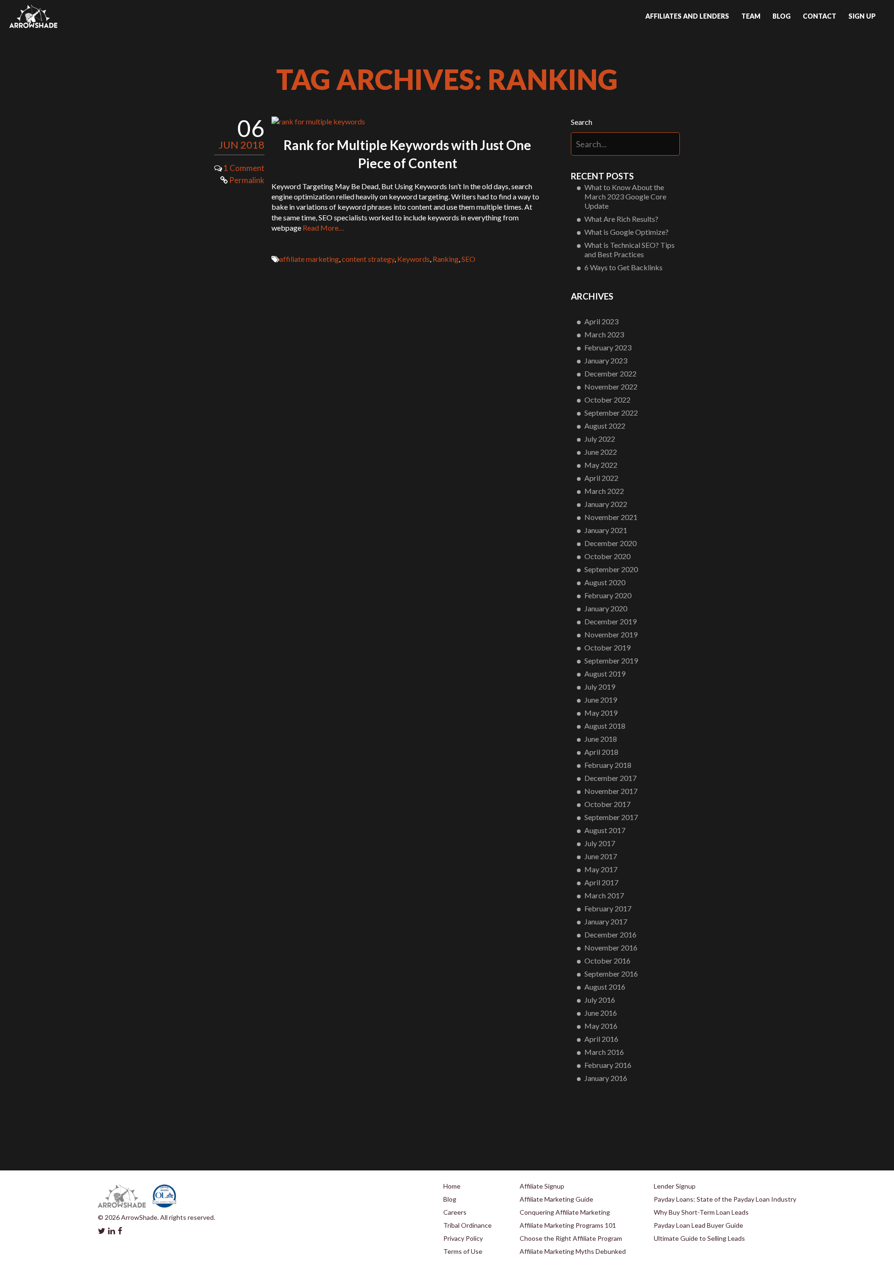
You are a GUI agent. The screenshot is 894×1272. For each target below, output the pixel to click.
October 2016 (607, 960)
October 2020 (607, 556)
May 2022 (600, 464)
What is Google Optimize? (626, 231)
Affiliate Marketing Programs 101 (568, 1225)
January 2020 (605, 608)
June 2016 (600, 1012)
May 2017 (600, 869)
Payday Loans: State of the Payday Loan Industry (725, 1199)
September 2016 (611, 973)
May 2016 (600, 1025)
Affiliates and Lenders (687, 16)
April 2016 (601, 1038)
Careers (455, 1212)
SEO (468, 258)
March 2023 (604, 334)
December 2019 (610, 621)
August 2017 (604, 830)
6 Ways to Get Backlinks (623, 267)
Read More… (323, 227)
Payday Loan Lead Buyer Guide (698, 1225)
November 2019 (610, 634)
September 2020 (611, 569)
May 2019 (600, 712)
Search (581, 121)
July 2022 (599, 438)
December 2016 (610, 934)
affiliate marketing (309, 258)
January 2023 (605, 360)
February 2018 (607, 764)
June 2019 (600, 699)
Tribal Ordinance (467, 1225)
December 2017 (610, 777)
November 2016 (610, 947)
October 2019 (607, 647)
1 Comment (244, 168)
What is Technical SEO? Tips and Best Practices (629, 249)
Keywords (413, 258)
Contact (819, 16)
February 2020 (607, 595)
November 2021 (610, 517)
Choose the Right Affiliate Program (571, 1238)
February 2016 (607, 1064)
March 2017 (604, 895)
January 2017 (605, 921)
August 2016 (604, 986)
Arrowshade (33, 16)
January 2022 (605, 503)
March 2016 (604, 1051)
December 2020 (610, 543)
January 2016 (605, 1078)
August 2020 (604, 582)
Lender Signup (675, 1186)
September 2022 (611, 412)
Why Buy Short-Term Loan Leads (701, 1212)
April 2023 (601, 321)
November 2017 (610, 790)
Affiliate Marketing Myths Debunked (573, 1251)
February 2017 (607, 908)
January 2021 (605, 530)
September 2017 (611, 817)
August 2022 (604, 425)
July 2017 (599, 843)
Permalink (246, 180)
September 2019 (611, 660)
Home (452, 1186)
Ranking (446, 258)
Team (750, 16)
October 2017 (607, 804)
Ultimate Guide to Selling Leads (699, 1238)
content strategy (368, 258)
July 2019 (599, 686)
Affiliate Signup (542, 1186)
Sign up (862, 16)
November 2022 (610, 386)
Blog (781, 16)
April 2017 (601, 882)
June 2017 (600, 856)
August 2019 (604, 673)
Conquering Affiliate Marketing (565, 1212)
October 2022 (607, 399)
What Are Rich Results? (621, 218)
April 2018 (601, 751)
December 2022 (610, 373)
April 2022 (601, 477)
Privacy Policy (463, 1238)
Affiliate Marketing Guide (556, 1199)
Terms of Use (462, 1251)
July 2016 (599, 999)
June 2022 (600, 451)
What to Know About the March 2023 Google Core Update (625, 196)
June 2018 (600, 738)
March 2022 (604, 490)
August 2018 (604, 725)
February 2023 (607, 347)
